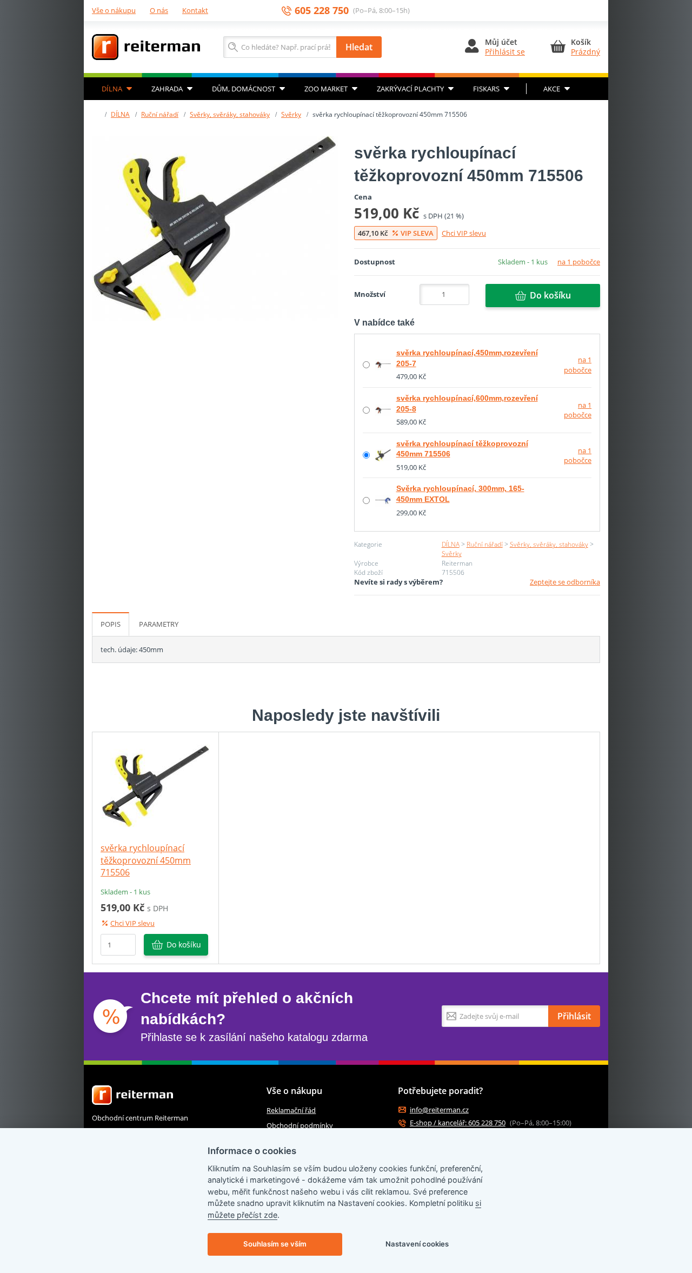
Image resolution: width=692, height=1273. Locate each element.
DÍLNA (112, 89)
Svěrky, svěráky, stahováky (230, 114)
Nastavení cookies (417, 1243)
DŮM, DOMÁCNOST (243, 89)
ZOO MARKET (326, 89)
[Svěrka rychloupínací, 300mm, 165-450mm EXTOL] (383, 500)
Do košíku (550, 295)
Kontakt (195, 10)
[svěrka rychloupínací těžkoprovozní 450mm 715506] (215, 228)
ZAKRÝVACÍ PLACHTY (410, 89)
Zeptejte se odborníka (565, 582)
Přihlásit (574, 1016)
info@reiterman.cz (439, 1110)
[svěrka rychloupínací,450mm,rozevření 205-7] (383, 364)
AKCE (551, 89)
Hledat (358, 47)
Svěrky (291, 114)
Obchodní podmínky (300, 1125)
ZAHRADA (167, 89)
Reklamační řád (291, 1110)
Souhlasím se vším (275, 1243)
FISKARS (486, 89)
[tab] (110, 624)
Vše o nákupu (114, 10)
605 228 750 (322, 10)
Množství (369, 294)
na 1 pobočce (578, 262)
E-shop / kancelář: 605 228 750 (457, 1123)
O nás (159, 10)
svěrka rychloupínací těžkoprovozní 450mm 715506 (146, 860)
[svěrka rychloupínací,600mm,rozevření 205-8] (383, 409)
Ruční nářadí (159, 114)
